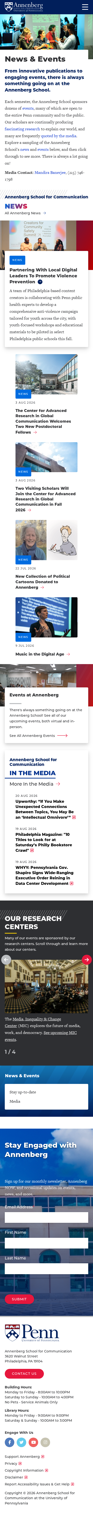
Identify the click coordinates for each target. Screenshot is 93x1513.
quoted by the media (58, 136)
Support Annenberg (22, 1456)
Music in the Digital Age (40, 654)
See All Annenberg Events (32, 736)
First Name (15, 1232)
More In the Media (31, 784)
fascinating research (22, 129)
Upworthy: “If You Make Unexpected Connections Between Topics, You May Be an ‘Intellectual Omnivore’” (45, 809)
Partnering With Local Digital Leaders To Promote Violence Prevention (43, 275)
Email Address (19, 1207)
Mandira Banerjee (50, 172)
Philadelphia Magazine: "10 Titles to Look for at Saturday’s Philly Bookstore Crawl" (44, 842)
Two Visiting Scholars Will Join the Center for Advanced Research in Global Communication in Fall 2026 (46, 499)
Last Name (15, 1258)
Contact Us (24, 1373)
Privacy (11, 1463)
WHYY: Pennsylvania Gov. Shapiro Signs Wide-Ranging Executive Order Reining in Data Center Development (44, 875)
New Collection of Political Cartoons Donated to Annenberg (43, 582)
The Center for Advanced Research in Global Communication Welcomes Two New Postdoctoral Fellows (43, 421)
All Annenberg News (23, 213)
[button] (6, 960)
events (28, 108)
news (24, 149)
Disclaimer (14, 1477)
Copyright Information (24, 1470)
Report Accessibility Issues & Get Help (37, 1484)
